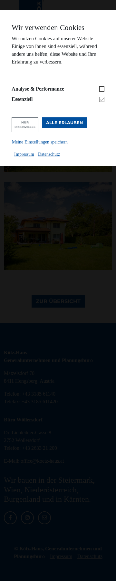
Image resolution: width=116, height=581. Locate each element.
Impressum (24, 154)
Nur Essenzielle (25, 125)
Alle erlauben (64, 122)
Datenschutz (49, 154)
